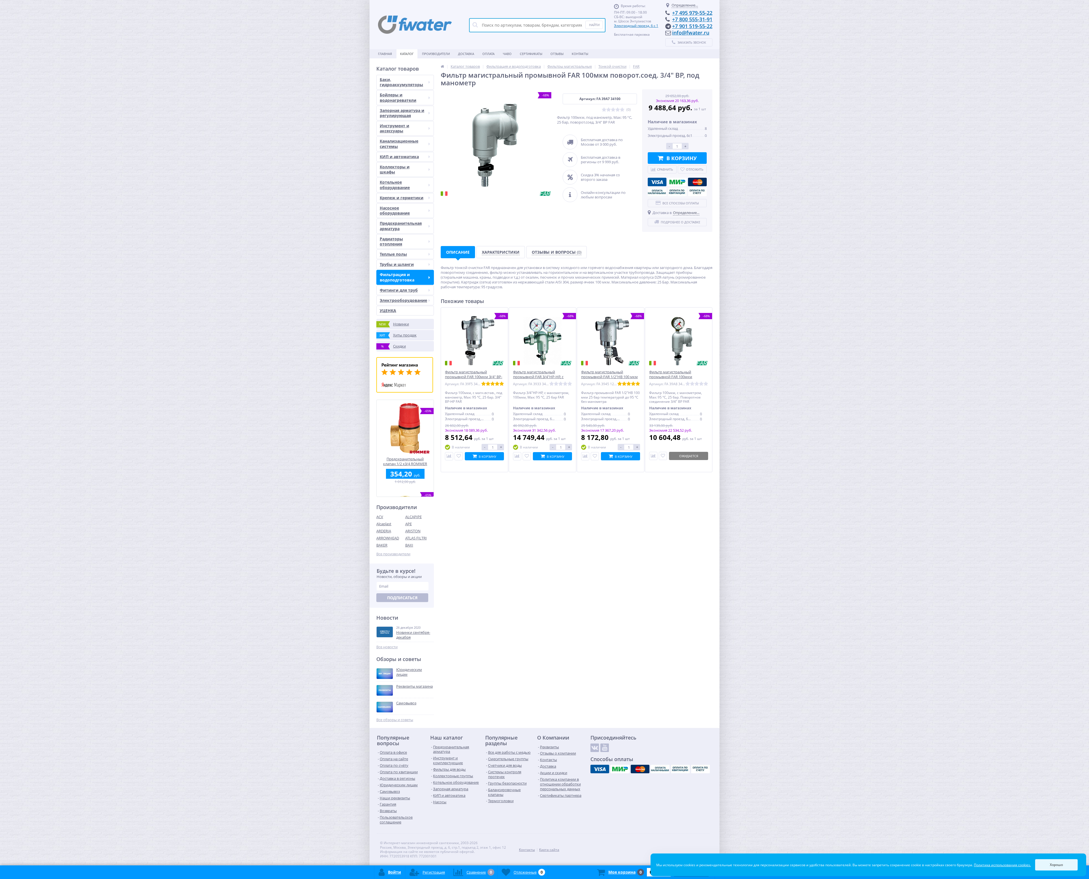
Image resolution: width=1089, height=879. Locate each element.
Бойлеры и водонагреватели (398, 97)
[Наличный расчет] (657, 192)
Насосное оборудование (395, 210)
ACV (379, 516)
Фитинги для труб (399, 290)
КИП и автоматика (399, 156)
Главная (385, 54)
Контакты (580, 54)
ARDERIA (383, 530)
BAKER (381, 545)
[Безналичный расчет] (697, 192)
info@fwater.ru (690, 32)
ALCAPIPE (413, 516)
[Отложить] (459, 456)
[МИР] (677, 182)
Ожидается (688, 456)
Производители (436, 54)
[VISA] (657, 182)
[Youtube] (604, 748)
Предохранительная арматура (401, 226)
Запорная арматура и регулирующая (402, 113)
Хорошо (1056, 864)
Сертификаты (531, 54)
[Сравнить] (449, 456)
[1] (604, 110)
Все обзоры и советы (394, 719)
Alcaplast (383, 523)
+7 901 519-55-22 (692, 26)
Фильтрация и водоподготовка (397, 277)
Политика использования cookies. (1002, 865)
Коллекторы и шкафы (395, 169)
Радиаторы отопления (391, 241)
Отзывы (557, 54)
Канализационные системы (399, 143)
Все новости (387, 647)
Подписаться (402, 597)
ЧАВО (507, 54)
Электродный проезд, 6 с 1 (636, 25)
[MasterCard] (697, 182)
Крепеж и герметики (401, 197)
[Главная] (442, 66)
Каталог (407, 54)
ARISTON (413, 530)
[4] (617, 110)
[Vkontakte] (594, 748)
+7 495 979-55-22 (692, 12)
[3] (613, 110)
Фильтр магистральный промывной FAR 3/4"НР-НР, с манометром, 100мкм (538, 377)
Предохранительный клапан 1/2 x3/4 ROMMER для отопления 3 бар (405, 461)
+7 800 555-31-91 (692, 19)
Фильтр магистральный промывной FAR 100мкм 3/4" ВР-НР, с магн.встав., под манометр (473, 377)
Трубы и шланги (397, 264)
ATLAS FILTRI (416, 538)
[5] (622, 110)
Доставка (466, 54)
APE (408, 523)
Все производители (393, 554)
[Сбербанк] (677, 192)
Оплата (488, 54)
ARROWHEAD (387, 538)
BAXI (409, 545)
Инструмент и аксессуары (394, 128)
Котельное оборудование (395, 184)
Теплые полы (393, 254)
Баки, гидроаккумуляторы (401, 82)
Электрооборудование (403, 300)
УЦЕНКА (388, 310)
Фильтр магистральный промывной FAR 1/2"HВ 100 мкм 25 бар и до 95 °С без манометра (609, 377)
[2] (608, 110)
